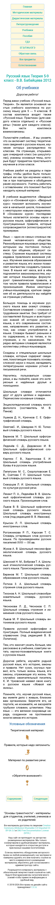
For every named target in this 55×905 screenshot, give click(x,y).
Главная (27, 6)
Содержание (14, 798)
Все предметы (27, 59)
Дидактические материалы (27, 18)
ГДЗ (27, 41)
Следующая (41, 798)
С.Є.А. (34, 887)
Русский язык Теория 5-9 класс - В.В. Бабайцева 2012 (27, 78)
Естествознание (27, 65)
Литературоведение (27, 24)
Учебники (27, 30)
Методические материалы (27, 12)
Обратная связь (27, 53)
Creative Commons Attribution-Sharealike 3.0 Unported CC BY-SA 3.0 (27, 828)
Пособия (27, 36)
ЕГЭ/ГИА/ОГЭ (27, 47)
